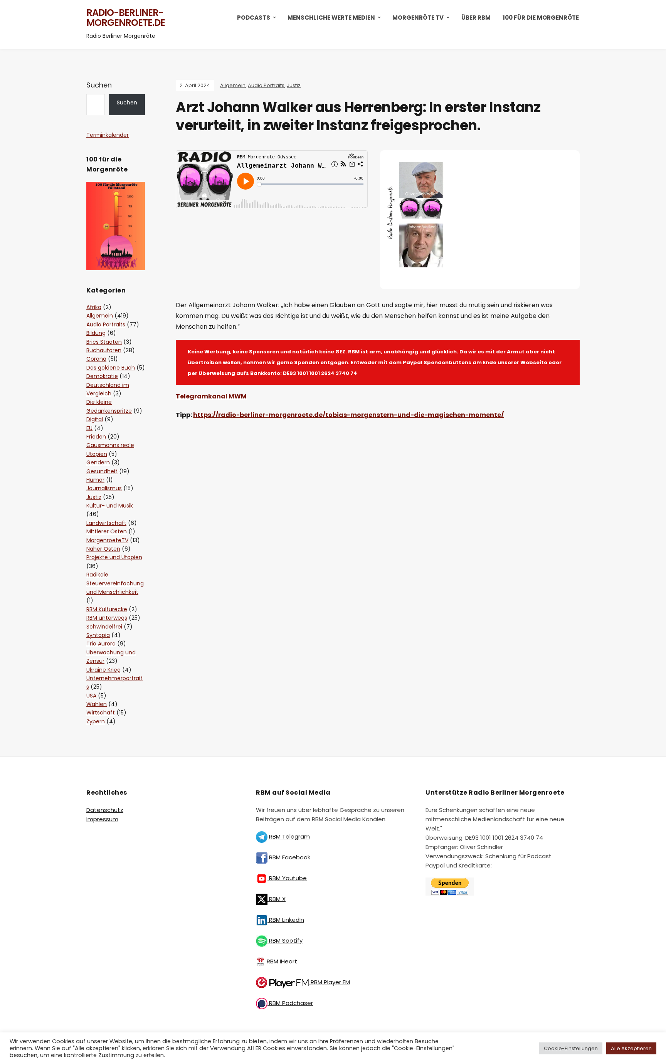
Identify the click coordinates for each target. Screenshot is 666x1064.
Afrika (93, 307)
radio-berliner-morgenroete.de (125, 17)
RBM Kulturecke (106, 609)
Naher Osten (103, 549)
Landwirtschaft (106, 523)
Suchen (99, 85)
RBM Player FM (329, 982)
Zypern (95, 721)
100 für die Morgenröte (541, 17)
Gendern (98, 462)
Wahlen (96, 704)
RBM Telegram (288, 836)
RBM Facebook (288, 857)
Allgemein (233, 85)
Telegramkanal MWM (211, 396)
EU (89, 428)
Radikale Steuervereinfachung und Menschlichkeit (115, 583)
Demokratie (102, 376)
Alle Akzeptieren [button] (631, 1048)
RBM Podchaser (290, 1003)
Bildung (96, 333)
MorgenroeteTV (107, 540)
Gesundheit (102, 471)
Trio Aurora (101, 643)
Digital (94, 419)
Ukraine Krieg (103, 670)
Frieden (96, 436)
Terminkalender (107, 135)
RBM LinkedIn (285, 920)
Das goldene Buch (110, 367)
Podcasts (253, 17)
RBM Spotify (285, 940)
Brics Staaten (104, 342)
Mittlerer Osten (106, 531)
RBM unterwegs (106, 618)
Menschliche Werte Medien (331, 17)
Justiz (294, 85)
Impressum (102, 819)
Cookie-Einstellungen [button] (571, 1048)
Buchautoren (103, 350)
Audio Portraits (266, 85)
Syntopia (98, 635)
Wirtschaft (100, 712)
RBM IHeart (281, 961)
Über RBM (476, 17)
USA (91, 695)
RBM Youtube (287, 878)
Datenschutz (104, 810)
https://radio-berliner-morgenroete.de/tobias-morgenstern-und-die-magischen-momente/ (348, 414)
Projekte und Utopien (114, 557)
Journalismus (104, 488)
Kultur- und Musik (109, 505)
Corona (96, 359)
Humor (95, 480)
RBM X (276, 899)
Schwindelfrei (104, 626)
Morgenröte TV (418, 17)
